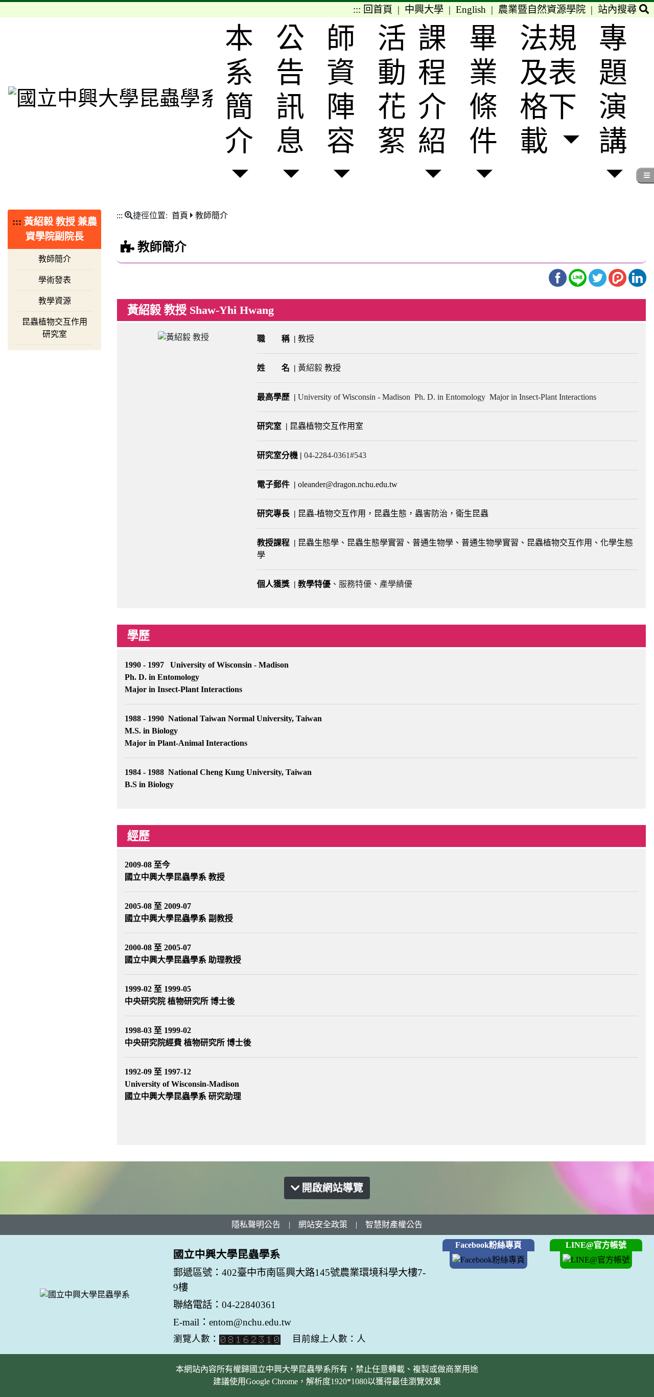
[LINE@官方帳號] (596, 1259)
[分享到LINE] (579, 276)
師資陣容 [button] (340, 89)
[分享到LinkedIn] (637, 276)
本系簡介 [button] (239, 89)
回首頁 (377, 9)
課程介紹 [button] (432, 89)
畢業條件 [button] (483, 89)
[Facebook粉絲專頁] (488, 1259)
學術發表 (54, 280)
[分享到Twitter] (599, 276)
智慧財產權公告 (394, 1224)
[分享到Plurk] (618, 276)
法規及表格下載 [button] (548, 89)
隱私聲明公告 (256, 1224)
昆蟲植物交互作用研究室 (54, 327)
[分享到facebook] (559, 276)
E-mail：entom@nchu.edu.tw (232, 1322)
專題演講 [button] (613, 89)
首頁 (180, 215)
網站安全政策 (322, 1224)
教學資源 (54, 300)
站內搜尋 (618, 9)
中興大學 (424, 9)
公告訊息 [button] (290, 89)
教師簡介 (54, 259)
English (471, 9)
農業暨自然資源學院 (542, 9)
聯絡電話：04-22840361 (225, 1304)
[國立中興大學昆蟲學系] (110, 97)
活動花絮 (392, 89)
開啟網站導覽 (331, 1188)
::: (357, 9)
